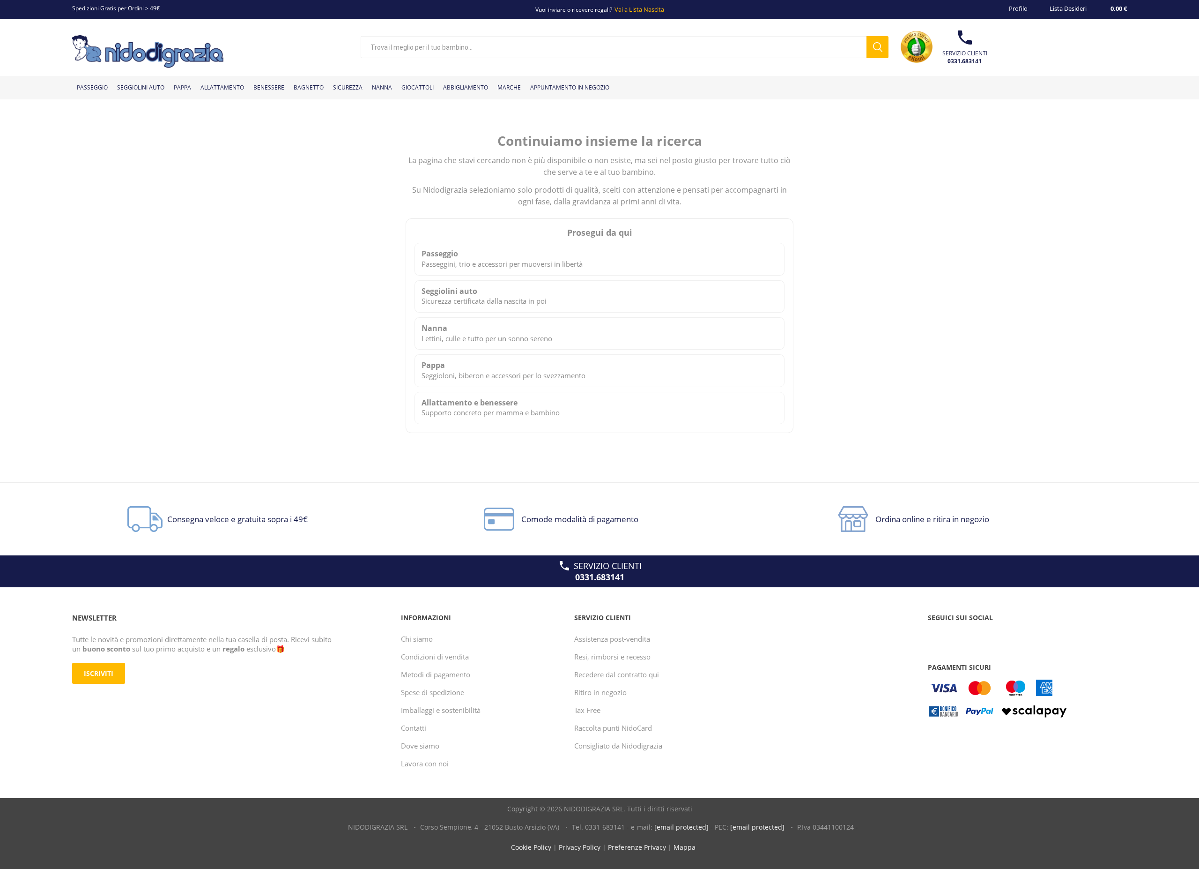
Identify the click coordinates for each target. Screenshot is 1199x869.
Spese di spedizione (432, 692)
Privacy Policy (579, 847)
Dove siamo (420, 745)
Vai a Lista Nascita (639, 9)
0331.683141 (964, 61)
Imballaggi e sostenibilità (441, 710)
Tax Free (587, 710)
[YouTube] (954, 636)
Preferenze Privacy (637, 847)
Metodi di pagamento (435, 674)
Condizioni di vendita (435, 656)
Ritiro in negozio (600, 692)
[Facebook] (936, 636)
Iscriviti (98, 673)
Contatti (413, 728)
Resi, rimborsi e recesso (612, 656)
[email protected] (681, 827)
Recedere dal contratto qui (616, 674)
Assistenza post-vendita (612, 639)
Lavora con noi (425, 763)
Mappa (685, 847)
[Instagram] (972, 636)
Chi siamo (417, 639)
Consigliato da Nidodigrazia (618, 745)
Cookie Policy (531, 847)
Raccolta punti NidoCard (613, 728)
